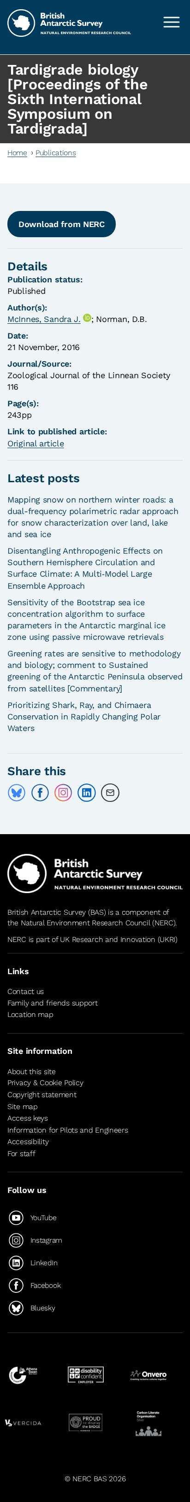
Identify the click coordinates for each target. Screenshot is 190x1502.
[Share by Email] (110, 792)
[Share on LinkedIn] (86, 792)
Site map (22, 1106)
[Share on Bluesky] (16, 792)
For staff (21, 1153)
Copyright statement (42, 1094)
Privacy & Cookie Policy (45, 1082)
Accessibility (27, 1141)
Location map (30, 1015)
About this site (31, 1071)
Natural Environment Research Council (85, 922)
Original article (35, 443)
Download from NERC (61, 224)
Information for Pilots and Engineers (67, 1130)
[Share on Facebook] (40, 792)
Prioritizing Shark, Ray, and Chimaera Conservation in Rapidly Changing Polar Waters (83, 716)
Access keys (27, 1118)
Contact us (25, 992)
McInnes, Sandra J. (44, 319)
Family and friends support (52, 1003)
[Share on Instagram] (63, 792)
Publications (56, 152)
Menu (171, 22)
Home (17, 152)
